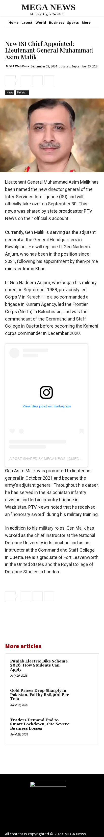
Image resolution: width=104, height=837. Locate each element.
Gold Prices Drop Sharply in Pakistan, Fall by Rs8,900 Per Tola (39, 694)
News (10, 92)
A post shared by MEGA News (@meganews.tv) (54, 459)
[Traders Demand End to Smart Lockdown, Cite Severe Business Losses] (83, 728)
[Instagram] (52, 825)
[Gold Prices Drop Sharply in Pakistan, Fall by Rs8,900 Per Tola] (83, 698)
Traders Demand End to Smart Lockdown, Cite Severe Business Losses (39, 724)
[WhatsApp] (49, 80)
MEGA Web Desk (17, 66)
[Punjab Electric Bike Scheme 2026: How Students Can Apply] (83, 669)
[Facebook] (26, 80)
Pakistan (22, 92)
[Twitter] (38, 80)
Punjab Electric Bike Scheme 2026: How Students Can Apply (39, 665)
